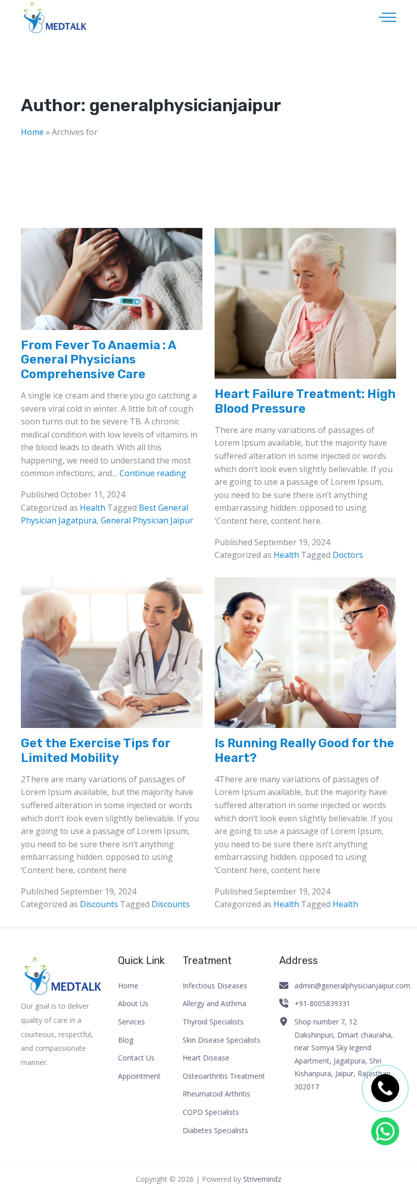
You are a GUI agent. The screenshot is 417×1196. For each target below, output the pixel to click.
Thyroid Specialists (213, 1021)
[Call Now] (385, 1088)
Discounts (99, 904)
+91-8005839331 (322, 1003)
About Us (133, 1003)
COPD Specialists (211, 1112)
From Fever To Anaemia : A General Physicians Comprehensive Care (98, 360)
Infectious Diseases (215, 985)
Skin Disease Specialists (221, 1040)
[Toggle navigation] (387, 17)
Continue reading (153, 473)
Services (131, 1021)
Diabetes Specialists (215, 1130)
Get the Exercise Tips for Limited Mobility (95, 750)
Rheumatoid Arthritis (216, 1094)
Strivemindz (262, 1179)
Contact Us (136, 1057)
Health (92, 507)
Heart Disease (206, 1057)
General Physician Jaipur (147, 520)
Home (32, 132)
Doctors (348, 554)
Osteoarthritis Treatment (224, 1076)
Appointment (139, 1076)
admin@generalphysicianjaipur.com (352, 985)
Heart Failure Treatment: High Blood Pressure (305, 401)
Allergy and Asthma (214, 1003)
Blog (125, 1040)
